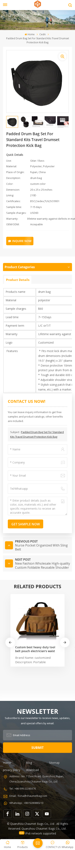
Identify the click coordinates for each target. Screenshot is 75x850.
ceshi (42, 34)
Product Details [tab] (17, 280)
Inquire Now (21, 241)
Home (31, 34)
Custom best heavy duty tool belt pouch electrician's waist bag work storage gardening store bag (35, 649)
